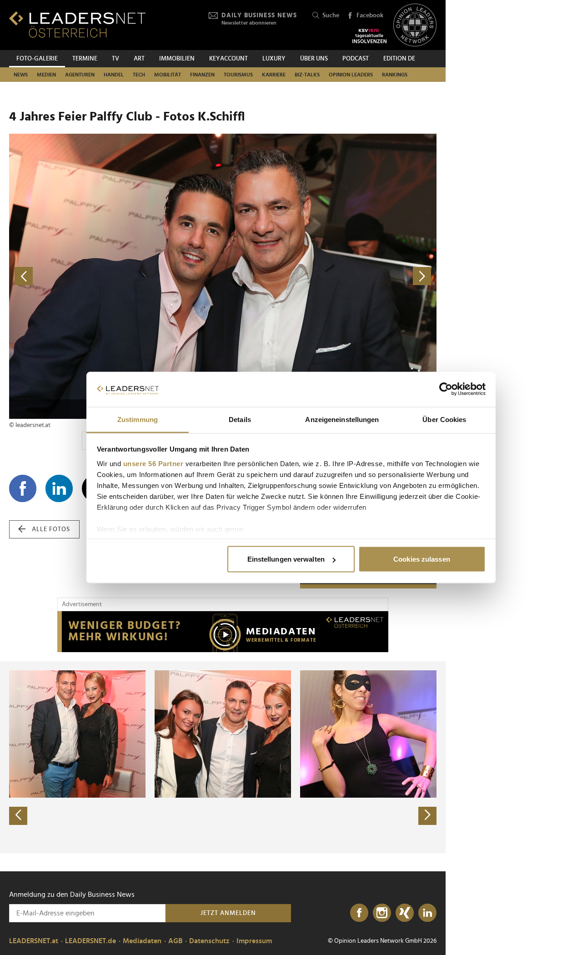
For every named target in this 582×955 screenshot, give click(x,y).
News (21, 74)
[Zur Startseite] (77, 24)
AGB (175, 941)
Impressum (254, 941)
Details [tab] (240, 419)
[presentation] (18, 816)
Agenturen (80, 74)
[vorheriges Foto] (116, 276)
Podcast (355, 58)
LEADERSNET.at (33, 941)
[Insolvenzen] (369, 36)
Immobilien (177, 58)
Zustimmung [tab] (137, 419)
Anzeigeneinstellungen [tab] (342, 419)
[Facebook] (359, 913)
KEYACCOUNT (228, 58)
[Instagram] (382, 913)
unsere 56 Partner (153, 463)
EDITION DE (399, 58)
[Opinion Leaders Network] (414, 25)
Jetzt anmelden (228, 913)
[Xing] (405, 913)
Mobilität (167, 74)
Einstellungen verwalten (286, 559)
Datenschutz (209, 941)
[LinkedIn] (427, 913)
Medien (46, 74)
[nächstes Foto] (329, 276)
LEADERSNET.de (90, 941)
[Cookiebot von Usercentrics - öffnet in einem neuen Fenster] (446, 389)
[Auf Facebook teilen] (22, 488)
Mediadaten (142, 941)
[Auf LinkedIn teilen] (59, 488)
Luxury (274, 58)
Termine (84, 58)
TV (115, 58)
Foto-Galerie (37, 58)
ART (139, 58)
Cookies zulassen (421, 559)
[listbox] (222, 757)
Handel (114, 74)
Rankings (394, 74)
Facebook (369, 15)
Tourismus (238, 74)
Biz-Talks (307, 74)
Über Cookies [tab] (444, 419)
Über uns (314, 58)
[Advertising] (222, 631)
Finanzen (202, 74)
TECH (139, 74)
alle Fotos (51, 529)
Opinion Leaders (351, 74)
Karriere (274, 74)
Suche (330, 15)
